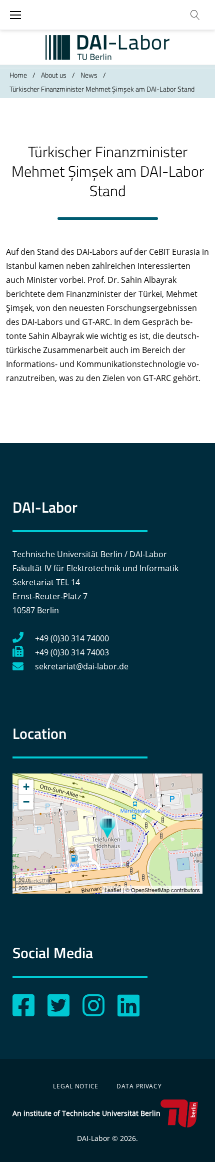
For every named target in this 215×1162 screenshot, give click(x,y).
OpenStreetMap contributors (165, 890)
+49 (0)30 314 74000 (72, 638)
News (89, 75)
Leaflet (112, 890)
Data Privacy (139, 1086)
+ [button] (26, 787)
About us (53, 75)
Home (18, 75)
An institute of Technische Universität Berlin (86, 1113)
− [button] (26, 802)
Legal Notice (75, 1086)
